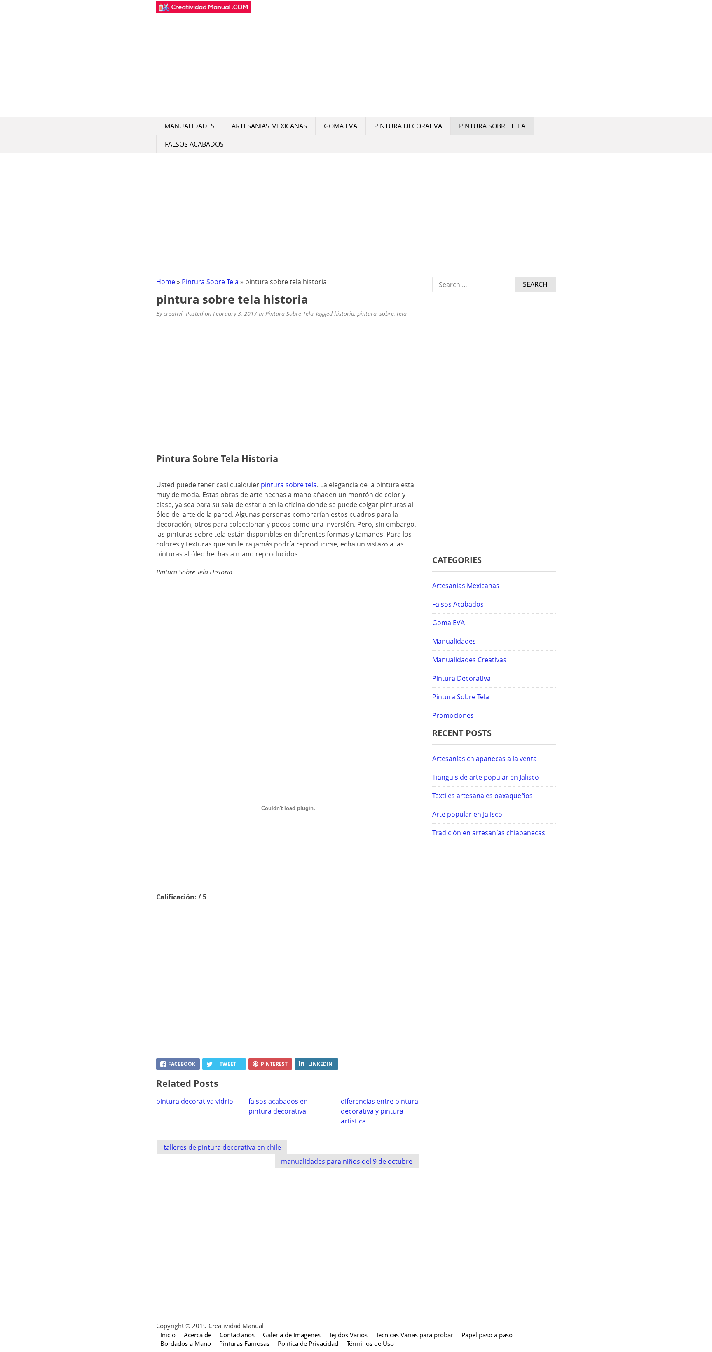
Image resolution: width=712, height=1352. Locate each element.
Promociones (453, 715)
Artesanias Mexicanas (269, 126)
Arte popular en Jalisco (467, 814)
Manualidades (189, 126)
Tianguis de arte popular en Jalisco (485, 777)
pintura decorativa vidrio (194, 1101)
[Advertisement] (403, 58)
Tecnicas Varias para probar (414, 1335)
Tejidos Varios (348, 1335)
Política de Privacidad (308, 1343)
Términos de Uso (370, 1343)
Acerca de (197, 1335)
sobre (386, 314)
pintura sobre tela (289, 484)
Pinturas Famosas (244, 1343)
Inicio (168, 1335)
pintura (367, 314)
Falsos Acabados (194, 144)
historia (344, 314)
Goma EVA (340, 126)
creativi (173, 314)
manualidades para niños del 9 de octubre (346, 1161)
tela (402, 314)
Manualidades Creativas (469, 659)
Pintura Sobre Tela (492, 126)
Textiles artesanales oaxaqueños (482, 795)
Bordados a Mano (185, 1343)
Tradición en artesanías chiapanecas (488, 832)
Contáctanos (237, 1335)
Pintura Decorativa (408, 126)
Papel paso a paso (487, 1335)
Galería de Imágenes (292, 1335)
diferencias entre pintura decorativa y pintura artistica (379, 1111)
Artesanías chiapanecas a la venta (484, 758)
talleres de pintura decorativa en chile (222, 1147)
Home (165, 281)
